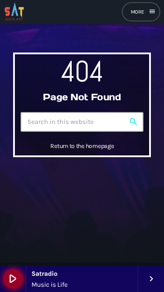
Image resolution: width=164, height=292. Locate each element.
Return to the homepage (82, 146)
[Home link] (14, 12)
